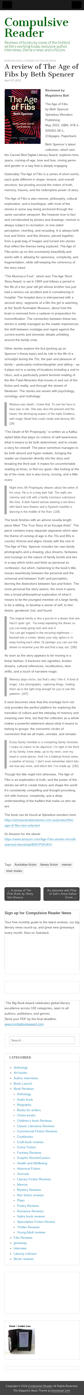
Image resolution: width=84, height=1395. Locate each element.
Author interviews (26, 1078)
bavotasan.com (61, 1390)
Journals (23, 1174)
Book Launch (23, 1083)
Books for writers (29, 1110)
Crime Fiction (26, 1147)
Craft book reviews (30, 1142)
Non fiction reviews (30, 1195)
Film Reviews (23, 1237)
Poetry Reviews (28, 1206)
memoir (66, 864)
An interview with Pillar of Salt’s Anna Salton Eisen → (62, 894)
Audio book (25, 1099)
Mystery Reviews (29, 1190)
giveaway (20, 1243)
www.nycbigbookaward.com (24, 1024)
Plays (21, 1200)
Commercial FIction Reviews (37, 1131)
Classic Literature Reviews (35, 1126)
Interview (20, 1248)
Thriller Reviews (28, 1227)
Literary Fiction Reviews (40, 60)
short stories (14, 871)
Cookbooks (25, 1136)
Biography (24, 1104)
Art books (20, 1072)
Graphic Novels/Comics (33, 1158)
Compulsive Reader (36, 27)
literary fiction (49, 864)
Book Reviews (13, 60)
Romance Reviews (30, 1211)
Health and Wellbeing (32, 1163)
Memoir (22, 1184)
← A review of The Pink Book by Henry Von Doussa (20, 894)
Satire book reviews (31, 1216)
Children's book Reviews (34, 1120)
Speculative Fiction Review (36, 1221)
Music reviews (24, 1259)
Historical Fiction (28, 1168)
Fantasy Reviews (29, 1152)
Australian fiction (25, 864)
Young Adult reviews (31, 1232)
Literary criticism (25, 1253)
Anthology (21, 1067)
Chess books (26, 1115)
